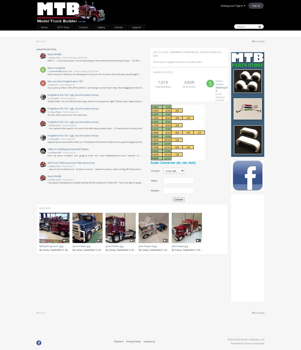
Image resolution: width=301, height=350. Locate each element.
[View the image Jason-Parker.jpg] (87, 228)
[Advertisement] (247, 249)
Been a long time (56, 67)
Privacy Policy (133, 341)
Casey (46, 249)
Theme (118, 341)
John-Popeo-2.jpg (148, 246)
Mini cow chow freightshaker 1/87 (65, 81)
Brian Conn (55, 57)
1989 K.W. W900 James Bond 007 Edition (68, 149)
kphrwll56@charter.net (61, 71)
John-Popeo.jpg (180, 246)
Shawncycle (221, 89)
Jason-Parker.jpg (81, 246)
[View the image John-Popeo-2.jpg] (153, 228)
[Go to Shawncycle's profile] (210, 83)
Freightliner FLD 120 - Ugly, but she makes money (73, 94)
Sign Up (256, 5)
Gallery (101, 27)
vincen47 (54, 98)
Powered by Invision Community (248, 343)
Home (44, 27)
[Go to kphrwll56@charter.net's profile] (43, 70)
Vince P (53, 84)
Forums (83, 27)
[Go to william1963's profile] (43, 151)
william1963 (55, 152)
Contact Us (149, 341)
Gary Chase (55, 112)
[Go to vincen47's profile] (43, 97)
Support (136, 27)
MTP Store (63, 27)
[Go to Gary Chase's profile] (43, 110)
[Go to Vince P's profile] (43, 83)
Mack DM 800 (54, 54)
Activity (119, 27)
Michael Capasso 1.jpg (51, 246)
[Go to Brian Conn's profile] (43, 56)
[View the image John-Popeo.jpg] (187, 228)
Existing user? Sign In (232, 5)
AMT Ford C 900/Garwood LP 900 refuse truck (71, 162)
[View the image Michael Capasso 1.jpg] (54, 228)
